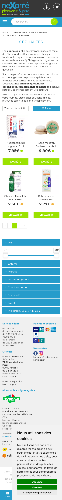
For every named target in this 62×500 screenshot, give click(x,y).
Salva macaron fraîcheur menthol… (46, 144)
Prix (10, 242)
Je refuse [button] (37, 487)
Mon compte (9, 384)
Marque (12, 271)
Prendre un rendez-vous (15, 411)
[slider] (5, 255)
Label (11, 302)
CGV (4, 417)
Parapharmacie (20, 32)
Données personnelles (14, 423)
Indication (24, 310)
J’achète (15, 161)
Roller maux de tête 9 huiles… (46, 198)
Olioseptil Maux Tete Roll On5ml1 (15, 198)
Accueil (5, 32)
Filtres (47, 108)
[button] (15, 108)
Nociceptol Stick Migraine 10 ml (16, 144)
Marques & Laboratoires (45, 357)
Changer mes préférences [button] (37, 492)
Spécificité (14, 295)
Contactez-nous (10, 408)
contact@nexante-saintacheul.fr (12, 375)
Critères (12, 263)
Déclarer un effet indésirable (17, 414)
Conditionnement (18, 287)
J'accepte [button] (37, 482)
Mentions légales (11, 420)
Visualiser (16, 215)
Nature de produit (19, 279)
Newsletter (39, 360)
